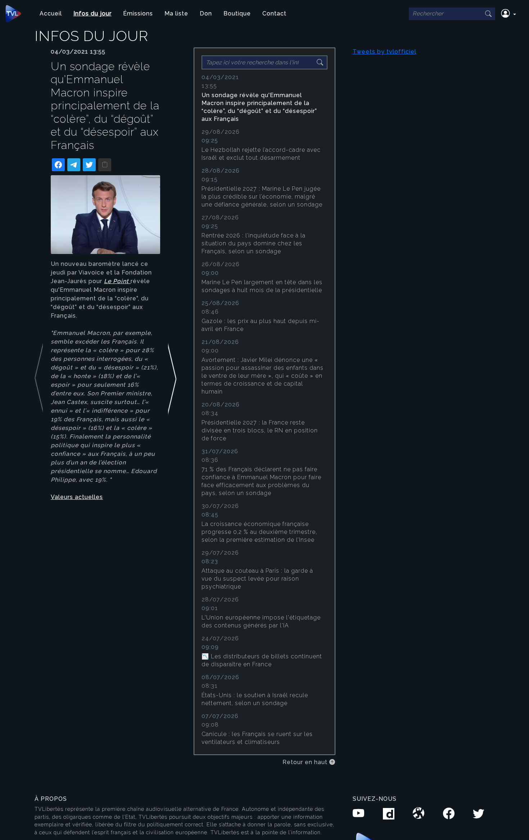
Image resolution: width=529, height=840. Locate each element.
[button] (508, 13)
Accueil (51, 13)
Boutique (237, 13)
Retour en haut (305, 762)
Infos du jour (92, 13)
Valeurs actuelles (77, 497)
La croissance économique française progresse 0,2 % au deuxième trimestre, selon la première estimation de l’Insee (259, 532)
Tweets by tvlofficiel (384, 51)
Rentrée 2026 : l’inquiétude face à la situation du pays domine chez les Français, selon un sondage (254, 243)
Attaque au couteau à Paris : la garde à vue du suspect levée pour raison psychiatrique (257, 578)
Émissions (138, 13)
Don (206, 13)
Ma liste (176, 13)
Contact (274, 13)
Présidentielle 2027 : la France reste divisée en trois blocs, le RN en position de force (260, 430)
